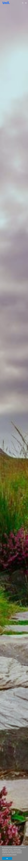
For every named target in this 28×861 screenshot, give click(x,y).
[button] (22, 3)
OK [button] (7, 858)
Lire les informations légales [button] (9, 854)
